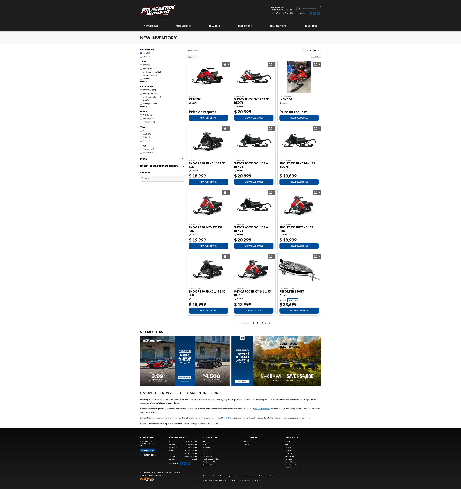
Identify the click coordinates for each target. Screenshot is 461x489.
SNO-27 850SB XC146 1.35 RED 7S (252, 101)
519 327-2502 (284, 13)
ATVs (204, 445)
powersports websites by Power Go (171, 472)
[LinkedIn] (318, 13)
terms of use (255, 480)
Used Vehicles (183, 26)
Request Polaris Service (292, 465)
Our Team (288, 447)
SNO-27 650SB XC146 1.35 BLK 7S (297, 165)
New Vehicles (151, 26)
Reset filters (316, 57)
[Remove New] (194, 56)
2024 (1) (146, 137)
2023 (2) (146, 140)
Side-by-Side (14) (150, 68)
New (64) (147, 53)
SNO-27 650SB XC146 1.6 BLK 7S (251, 229)
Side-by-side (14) (150, 93)
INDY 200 (195, 99)
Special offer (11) (150, 152)
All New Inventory (208, 442)
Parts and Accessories (292, 462)
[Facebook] (310, 13)
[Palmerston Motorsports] (170, 11)
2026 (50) (147, 134)
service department (262, 408)
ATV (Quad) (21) (150, 90)
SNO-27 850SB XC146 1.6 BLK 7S (251, 165)
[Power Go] (161, 479)
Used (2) (146, 56)
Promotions (245, 26)
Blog (286, 445)
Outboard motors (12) (152, 97)
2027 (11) (147, 130)
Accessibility (289, 468)
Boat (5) (146, 78)
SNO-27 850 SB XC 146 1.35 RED (252, 293)
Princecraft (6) (149, 122)
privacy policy (244, 480)
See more (143, 82)
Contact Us (310, 26)
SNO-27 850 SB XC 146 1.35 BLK (207, 165)
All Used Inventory (250, 442)
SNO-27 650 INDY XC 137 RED (296, 229)
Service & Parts (278, 26)
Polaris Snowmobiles (209, 462)
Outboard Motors (208, 456)
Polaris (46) (147, 115)
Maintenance (289, 459)
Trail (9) (146, 100)
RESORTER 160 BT (291, 291)
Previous (245, 323)
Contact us (226, 418)
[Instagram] (314, 13)
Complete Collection (209, 465)
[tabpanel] (183, 450)
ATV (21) (146, 65)
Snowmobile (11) (150, 75)
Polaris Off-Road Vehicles (211, 459)
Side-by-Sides (207, 447)
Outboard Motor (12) (152, 72)
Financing (214, 26)
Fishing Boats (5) (150, 103)
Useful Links (291, 437)
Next (264, 323)
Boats (205, 450)
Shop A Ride (154, 475)
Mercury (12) (148, 118)
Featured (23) (148, 149)
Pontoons (206, 453)
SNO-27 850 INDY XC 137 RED (205, 229)
